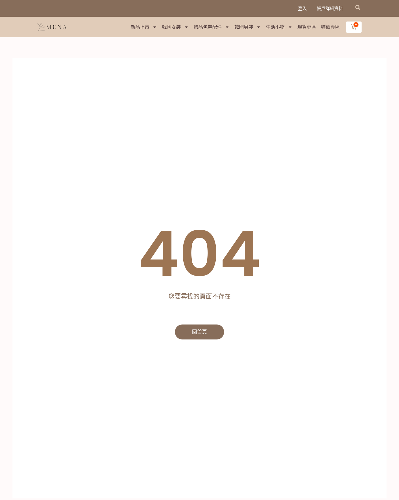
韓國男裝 (243, 27)
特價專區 (330, 27)
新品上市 (140, 27)
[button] (357, 7)
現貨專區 (306, 27)
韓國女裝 (171, 27)
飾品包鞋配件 (208, 27)
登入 (302, 8)
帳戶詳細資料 (330, 8)
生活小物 (275, 27)
